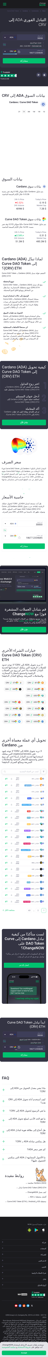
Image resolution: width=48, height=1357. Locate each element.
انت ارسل (40, 36)
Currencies (35, 11)
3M (29, 112)
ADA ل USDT (33, 811)
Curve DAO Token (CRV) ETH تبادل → (31, 1188)
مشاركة (24, 60)
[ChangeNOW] (42, 4)
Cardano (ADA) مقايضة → (35, 1183)
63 (29, 910)
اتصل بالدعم (24, 965)
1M (34, 112)
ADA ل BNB (33, 856)
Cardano (25, 11)
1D (44, 112)
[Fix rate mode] (19, 52)
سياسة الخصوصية (9, 1347)
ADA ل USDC (33, 882)
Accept (24, 1353)
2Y (19, 112)
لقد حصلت (40, 50)
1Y (24, 112)
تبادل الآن (24, 422)
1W (39, 112)
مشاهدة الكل (10, 910)
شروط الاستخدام (24, 1347)
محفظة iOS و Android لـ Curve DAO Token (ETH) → (25, 1201)
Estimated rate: (36, 46)
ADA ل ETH (35, 792)
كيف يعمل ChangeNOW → (35, 1192)
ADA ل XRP (35, 869)
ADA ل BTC (35, 779)
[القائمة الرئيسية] (4, 4)
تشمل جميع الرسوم (35, 43)
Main (44, 11)
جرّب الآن (24, 629)
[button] (10, 37)
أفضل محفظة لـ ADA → (37, 1197)
